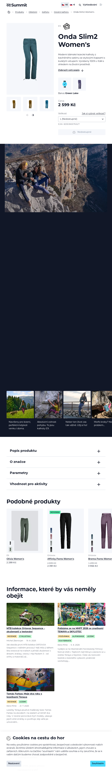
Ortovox (51, 556)
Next (33, 115)
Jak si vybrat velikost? (93, 114)
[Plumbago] (79, 84)
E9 (8, 556)
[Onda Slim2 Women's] (30, 59)
